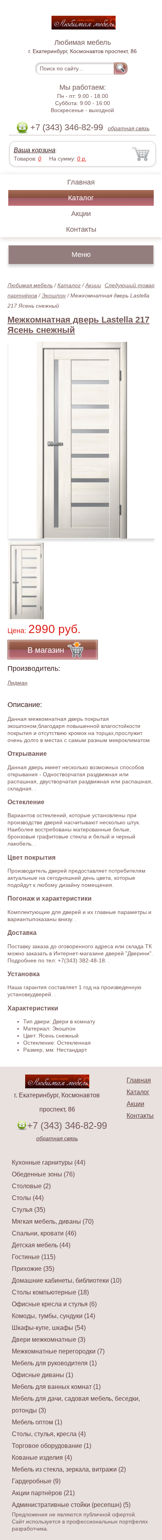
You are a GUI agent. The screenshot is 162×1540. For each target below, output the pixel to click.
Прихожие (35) (33, 1268)
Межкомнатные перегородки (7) (58, 1351)
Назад (20, 436)
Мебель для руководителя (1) (54, 1363)
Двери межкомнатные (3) (48, 1339)
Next (145, 576)
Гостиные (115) (33, 1257)
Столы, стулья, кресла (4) (49, 1434)
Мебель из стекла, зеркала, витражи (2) (69, 1469)
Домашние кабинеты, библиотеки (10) (67, 1280)
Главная (81, 182)
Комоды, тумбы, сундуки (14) (53, 1316)
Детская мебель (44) (41, 1245)
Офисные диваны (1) (42, 1375)
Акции (81, 214)
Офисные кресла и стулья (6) (54, 1304)
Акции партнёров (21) (43, 1493)
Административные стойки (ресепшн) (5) (71, 1504)
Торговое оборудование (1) (51, 1445)
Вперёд (141, 436)
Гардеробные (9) (36, 1481)
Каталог (81, 198)
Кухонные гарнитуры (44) (48, 1162)
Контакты (81, 229)
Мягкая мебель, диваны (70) (53, 1221)
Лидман (17, 683)
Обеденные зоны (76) (43, 1174)
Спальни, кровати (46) (44, 1233)
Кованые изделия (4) (42, 1457)
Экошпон (54, 295)
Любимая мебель (30, 285)
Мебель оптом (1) (37, 1422)
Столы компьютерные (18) (50, 1292)
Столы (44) (28, 1198)
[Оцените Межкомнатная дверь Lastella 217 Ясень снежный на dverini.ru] (81, 440)
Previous (22, 576)
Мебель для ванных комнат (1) (56, 1386)
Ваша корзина (34, 150)
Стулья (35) (28, 1209)
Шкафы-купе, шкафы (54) (49, 1327)
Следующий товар (130, 285)
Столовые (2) (31, 1186)
